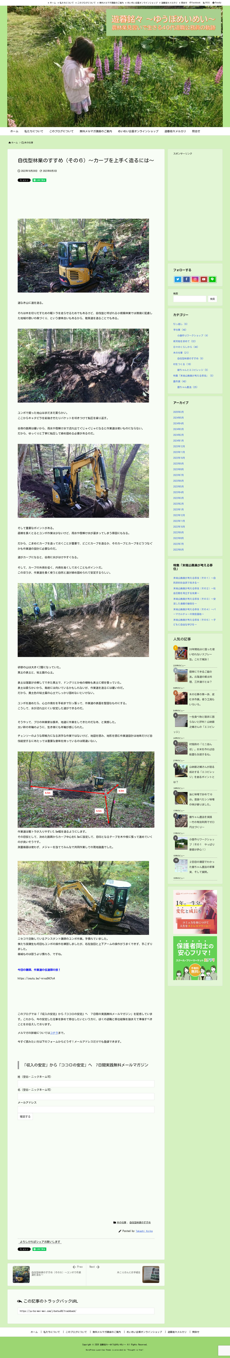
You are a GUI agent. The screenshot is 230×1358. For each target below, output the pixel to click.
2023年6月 (178, 481)
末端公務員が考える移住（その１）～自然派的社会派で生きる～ (194, 580)
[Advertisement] (86, 1169)
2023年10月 (179, 458)
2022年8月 (178, 538)
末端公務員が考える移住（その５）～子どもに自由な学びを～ (194, 622)
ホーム (53, 3)
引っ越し (180, 324)
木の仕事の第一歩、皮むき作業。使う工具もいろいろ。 (202, 699)
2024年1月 (178, 441)
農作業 (180, 381)
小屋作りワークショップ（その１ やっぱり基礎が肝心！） (202, 844)
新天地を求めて (184, 341)
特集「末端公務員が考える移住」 (193, 376)
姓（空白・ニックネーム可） (35, 1076)
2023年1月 (178, 509)
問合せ (184, 3)
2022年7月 (178, 544)
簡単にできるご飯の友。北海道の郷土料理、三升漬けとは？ (200, 676)
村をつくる (182, 364)
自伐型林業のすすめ (140, 1222)
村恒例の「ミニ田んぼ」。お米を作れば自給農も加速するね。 (202, 749)
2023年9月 (178, 463)
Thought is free (135, 1350)
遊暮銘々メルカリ (169, 3)
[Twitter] (178, 279)
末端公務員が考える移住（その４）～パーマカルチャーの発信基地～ (194, 611)
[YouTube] (204, 279)
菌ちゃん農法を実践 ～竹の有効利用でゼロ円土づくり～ (202, 822)
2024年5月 (178, 418)
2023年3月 (178, 498)
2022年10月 (179, 527)
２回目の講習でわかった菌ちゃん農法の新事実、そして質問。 (202, 867)
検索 (175, 293)
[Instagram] (195, 279)
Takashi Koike (144, 1231)
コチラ (54, 1033)
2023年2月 (178, 504)
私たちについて (67, 3)
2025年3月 (178, 412)
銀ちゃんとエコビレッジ (192, 370)
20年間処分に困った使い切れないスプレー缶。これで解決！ (202, 654)
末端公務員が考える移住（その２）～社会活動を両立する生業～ (194, 590)
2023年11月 (179, 452)
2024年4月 (178, 423)
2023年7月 (178, 475)
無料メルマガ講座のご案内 (111, 3)
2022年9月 (178, 532)
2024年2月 (178, 435)
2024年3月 (178, 429)
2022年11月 (179, 521)
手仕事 (180, 330)
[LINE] (212, 279)
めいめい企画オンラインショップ (142, 3)
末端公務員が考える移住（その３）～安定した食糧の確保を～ (194, 601)
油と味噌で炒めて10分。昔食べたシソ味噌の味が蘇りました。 (202, 799)
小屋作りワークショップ (192, 335)
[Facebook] (186, 279)
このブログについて (86, 3)
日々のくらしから (185, 347)
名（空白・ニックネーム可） (35, 1089)
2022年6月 (178, 549)
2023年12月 (179, 446)
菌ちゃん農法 (187, 387)
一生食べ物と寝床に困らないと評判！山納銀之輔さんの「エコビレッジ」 (194, 724)
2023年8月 (178, 469)
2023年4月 (178, 492)
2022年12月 (179, 515)
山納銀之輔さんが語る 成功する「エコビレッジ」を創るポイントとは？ (194, 774)
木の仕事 (28, 143)
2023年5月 (178, 486)
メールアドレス (27, 1102)
